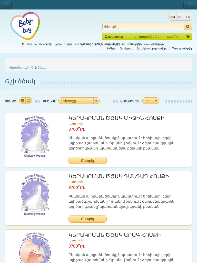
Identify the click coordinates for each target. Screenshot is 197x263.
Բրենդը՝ (50, 101)
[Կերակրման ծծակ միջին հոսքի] (35, 136)
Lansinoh (76, 123)
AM (172, 16)
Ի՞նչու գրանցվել (181, 48)
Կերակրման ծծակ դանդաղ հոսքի (118, 177)
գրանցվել (113, 44)
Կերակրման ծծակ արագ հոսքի (114, 236)
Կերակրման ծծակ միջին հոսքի (116, 119)
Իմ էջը (111, 48)
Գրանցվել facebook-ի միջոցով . (146, 44)
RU (180, 16)
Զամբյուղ (126, 48)
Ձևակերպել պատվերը (152, 48)
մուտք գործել (92, 44)
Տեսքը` (11, 101)
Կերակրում (18, 67)
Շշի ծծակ (38, 67)
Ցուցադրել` (130, 101)
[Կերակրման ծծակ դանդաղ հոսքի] (35, 195)
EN (188, 16)
